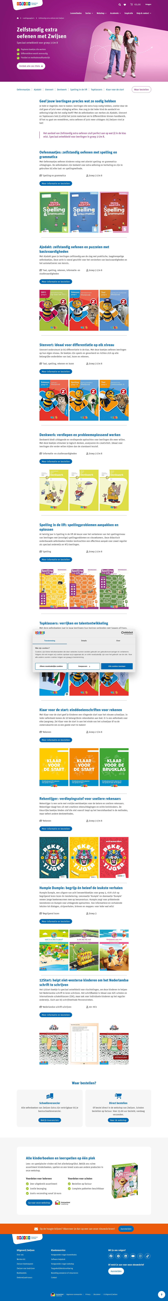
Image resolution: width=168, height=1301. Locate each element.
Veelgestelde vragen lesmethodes (64, 1254)
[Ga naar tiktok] (147, 1256)
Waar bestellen (141, 89)
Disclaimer (97, 1294)
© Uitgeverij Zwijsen (110, 1294)
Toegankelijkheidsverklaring (62, 1268)
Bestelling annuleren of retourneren (64, 1273)
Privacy (88, 1294)
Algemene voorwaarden (74, 1294)
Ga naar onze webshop (39, 1202)
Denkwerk (62, 89)
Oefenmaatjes (23, 89)
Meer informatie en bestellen (56, 183)
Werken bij (21, 1259)
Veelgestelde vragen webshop (62, 1264)
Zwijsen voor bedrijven (26, 1268)
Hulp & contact (143, 13)
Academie (114, 13)
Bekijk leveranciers (50, 1120)
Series (88, 13)
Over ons (20, 1254)
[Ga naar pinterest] (118, 1256)
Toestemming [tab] (49, 641)
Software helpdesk (58, 1259)
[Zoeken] (120, 4)
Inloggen (148, 4)
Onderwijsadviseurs (24, 1277)
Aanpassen (82, 666)
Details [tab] (84, 641)
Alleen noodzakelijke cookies (51, 666)
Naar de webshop (118, 1120)
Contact (54, 1277)
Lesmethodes (76, 13)
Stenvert (49, 89)
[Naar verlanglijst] (125, 4)
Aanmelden (126, 1228)
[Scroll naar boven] (161, 1294)
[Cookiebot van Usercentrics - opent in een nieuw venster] (123, 633)
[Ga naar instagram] (140, 1256)
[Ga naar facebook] (111, 1256)
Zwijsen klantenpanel (25, 1264)
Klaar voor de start (115, 89)
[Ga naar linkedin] (125, 1256)
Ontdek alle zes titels (29, 65)
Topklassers (96, 89)
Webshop (100, 13)
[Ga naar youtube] (133, 1256)
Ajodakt (37, 89)
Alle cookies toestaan (116, 666)
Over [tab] (118, 641)
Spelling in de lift (78, 89)
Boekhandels (22, 1273)
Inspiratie (128, 13)
